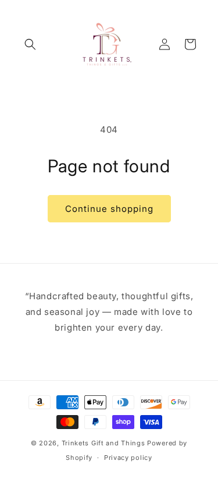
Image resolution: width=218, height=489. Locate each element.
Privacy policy (128, 457)
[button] (30, 44)
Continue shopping (109, 208)
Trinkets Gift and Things (103, 443)
